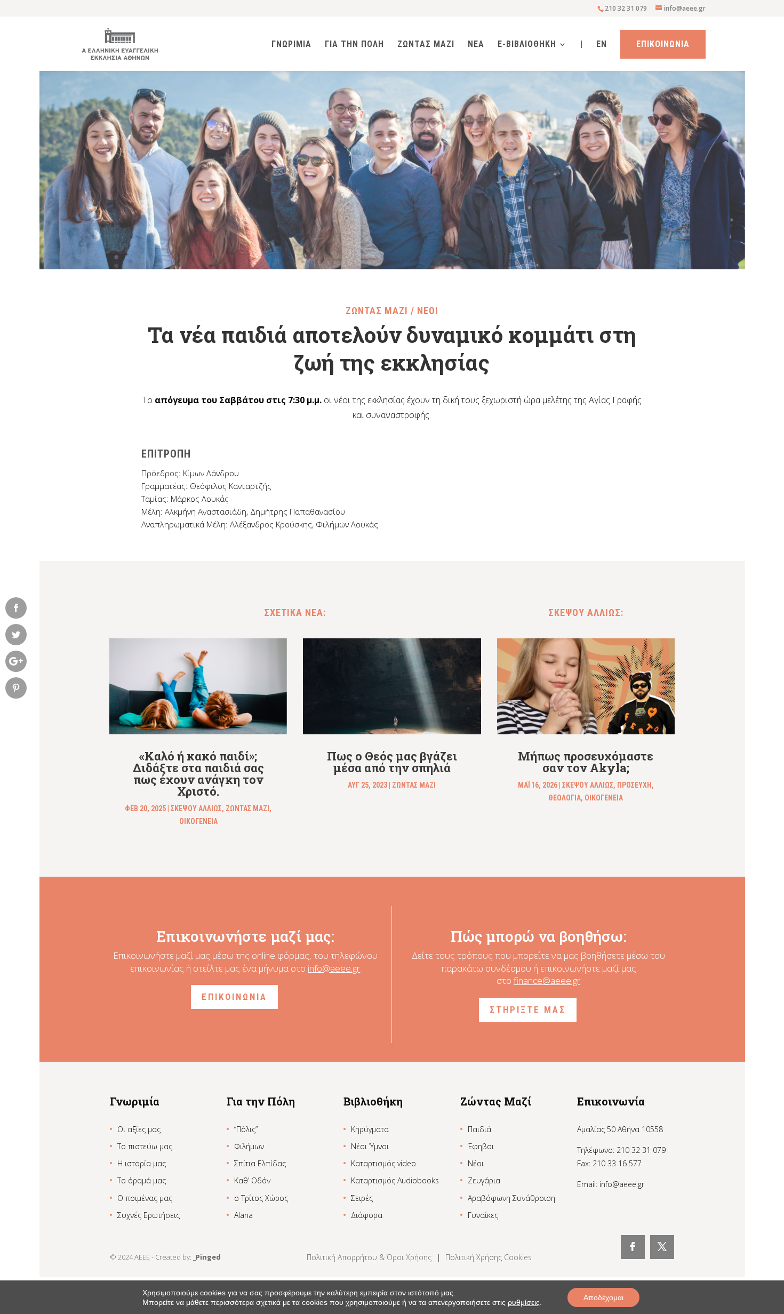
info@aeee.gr (334, 968)
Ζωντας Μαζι (425, 45)
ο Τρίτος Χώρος (261, 1198)
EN (601, 45)
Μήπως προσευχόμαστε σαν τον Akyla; (585, 761)
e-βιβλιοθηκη (527, 45)
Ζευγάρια (484, 1180)
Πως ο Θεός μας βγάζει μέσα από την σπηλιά (392, 761)
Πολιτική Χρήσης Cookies (488, 1257)
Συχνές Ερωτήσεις (148, 1215)
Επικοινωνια (663, 44)
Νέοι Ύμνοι (370, 1146)
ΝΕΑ (476, 45)
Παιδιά (479, 1129)
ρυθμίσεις (524, 1302)
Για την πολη (354, 45)
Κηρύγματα (370, 1129)
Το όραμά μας (141, 1180)
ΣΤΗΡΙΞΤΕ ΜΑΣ (528, 1009)
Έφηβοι (481, 1146)
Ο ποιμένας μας (144, 1198)
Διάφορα (366, 1215)
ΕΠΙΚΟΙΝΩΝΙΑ (234, 996)
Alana (243, 1215)
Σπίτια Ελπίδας (260, 1163)
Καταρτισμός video (383, 1163)
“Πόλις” (246, 1129)
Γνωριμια (291, 45)
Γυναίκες (483, 1215)
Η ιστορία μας (141, 1163)
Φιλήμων (249, 1146)
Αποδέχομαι (603, 1297)
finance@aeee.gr (547, 980)
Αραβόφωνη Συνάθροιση (511, 1198)
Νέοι (476, 1163)
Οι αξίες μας (139, 1129)
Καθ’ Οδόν (252, 1180)
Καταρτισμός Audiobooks (395, 1180)
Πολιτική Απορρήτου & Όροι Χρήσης (370, 1257)
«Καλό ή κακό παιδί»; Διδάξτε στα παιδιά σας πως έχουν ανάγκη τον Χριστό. (198, 773)
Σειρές (362, 1198)
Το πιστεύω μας (144, 1146)
